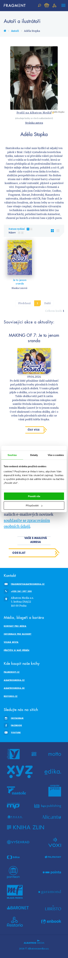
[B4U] (47, 806)
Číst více (34, 429)
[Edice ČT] (13, 857)
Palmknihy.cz (12, 672)
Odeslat (19, 553)
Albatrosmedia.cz (14, 680)
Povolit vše (34, 496)
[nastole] (16, 790)
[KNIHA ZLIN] (25, 827)
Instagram (17, 718)
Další (47, 303)
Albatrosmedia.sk (14, 688)
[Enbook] (51, 922)
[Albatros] (13, 754)
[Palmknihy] (53, 857)
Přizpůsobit (32, 505)
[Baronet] (18, 908)
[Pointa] (52, 872)
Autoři (15, 30)
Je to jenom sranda (20, 281)
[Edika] (52, 771)
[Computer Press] (54, 790)
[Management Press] (13, 806)
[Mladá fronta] (15, 892)
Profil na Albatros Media (34, 112)
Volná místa (11, 642)
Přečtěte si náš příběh (16, 650)
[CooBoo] (34, 754)
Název (12, 232)
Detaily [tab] (34, 455)
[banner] (13, 5)
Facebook (16, 725)
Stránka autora (34, 122)
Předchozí (24, 303)
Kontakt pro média (15, 626)
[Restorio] (15, 922)
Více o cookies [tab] (56, 455)
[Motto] (54, 754)
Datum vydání (17, 228)
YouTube (16, 732)
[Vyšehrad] (18, 842)
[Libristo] (53, 908)
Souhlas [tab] (12, 455)
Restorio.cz (11, 696)
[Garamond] (49, 892)
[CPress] (15, 817)
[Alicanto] (51, 817)
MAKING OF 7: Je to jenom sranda (34, 337)
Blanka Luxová (19, 288)
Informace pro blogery (17, 634)
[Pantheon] (13, 872)
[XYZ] (20, 771)
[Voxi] (54, 842)
